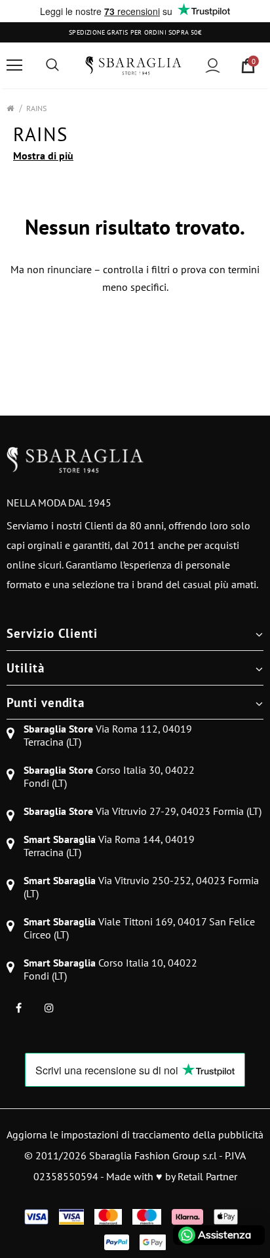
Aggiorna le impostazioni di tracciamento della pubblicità (135, 1134)
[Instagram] (49, 1007)
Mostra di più (43, 155)
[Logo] (133, 65)
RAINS (36, 108)
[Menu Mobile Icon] (14, 65)
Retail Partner (207, 1176)
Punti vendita (46, 702)
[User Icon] (212, 66)
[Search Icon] (52, 65)
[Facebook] (18, 1007)
